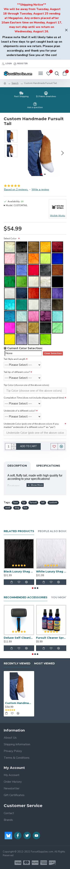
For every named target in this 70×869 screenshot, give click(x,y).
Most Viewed (44, 663)
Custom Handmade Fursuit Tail (19, 703)
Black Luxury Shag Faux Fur (19, 571)
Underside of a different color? (19, 410)
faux (15, 502)
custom (53, 502)
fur (23, 502)
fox (25, 507)
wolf (7, 507)
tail (43, 502)
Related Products (19, 531)
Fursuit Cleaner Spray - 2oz (51, 637)
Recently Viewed (17, 663)
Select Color (11, 238)
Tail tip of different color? (17, 372)
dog (17, 507)
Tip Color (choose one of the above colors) (26, 385)
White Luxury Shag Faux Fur (51, 571)
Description (17, 465)
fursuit (33, 502)
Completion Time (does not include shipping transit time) (34, 397)
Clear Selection (53, 353)
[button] (24, 153)
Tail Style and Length (14, 359)
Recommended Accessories (25, 597)
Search (15, 83)
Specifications (48, 465)
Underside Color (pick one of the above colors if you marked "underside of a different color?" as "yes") (31, 425)
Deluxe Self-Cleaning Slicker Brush (19, 637)
